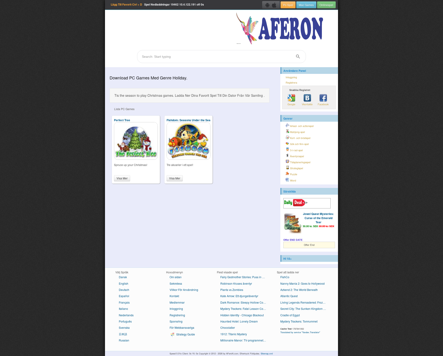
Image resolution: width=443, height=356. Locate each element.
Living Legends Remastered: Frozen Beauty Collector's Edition (305, 302)
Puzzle (293, 174)
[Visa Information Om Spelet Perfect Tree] (136, 158)
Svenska (124, 327)
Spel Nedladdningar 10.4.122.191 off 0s (157, 4)
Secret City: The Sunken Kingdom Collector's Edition (305, 309)
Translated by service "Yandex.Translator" (300, 332)
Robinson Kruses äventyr (236, 283)
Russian (124, 340)
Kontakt (174, 296)
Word (292, 180)
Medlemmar (177, 302)
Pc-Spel (288, 5)
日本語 (123, 334)
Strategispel (296, 168)
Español (124, 296)
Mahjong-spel (297, 132)
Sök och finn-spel (299, 144)
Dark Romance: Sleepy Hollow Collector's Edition (245, 302)
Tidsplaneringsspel (299, 162)
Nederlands (126, 315)
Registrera (291, 82)
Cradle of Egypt (290, 315)
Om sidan (176, 277)
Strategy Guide (185, 334)
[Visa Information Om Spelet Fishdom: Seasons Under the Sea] (188, 158)
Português (125, 321)
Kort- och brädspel (299, 138)
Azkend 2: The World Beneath (299, 290)
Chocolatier (227, 327)
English (123, 283)
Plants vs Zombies (231, 290)
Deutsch (124, 290)
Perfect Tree (122, 120)
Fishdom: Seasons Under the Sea (188, 120)
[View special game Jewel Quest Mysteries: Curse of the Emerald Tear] (292, 224)
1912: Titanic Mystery (233, 334)
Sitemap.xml (267, 353)
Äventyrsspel (296, 156)
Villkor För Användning (184, 290)
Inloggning (291, 77)
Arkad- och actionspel (301, 126)
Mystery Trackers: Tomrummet (298, 321)
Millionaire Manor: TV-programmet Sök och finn (245, 340)
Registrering (177, 315)
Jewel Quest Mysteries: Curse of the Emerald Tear (318, 218)
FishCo (284, 277)
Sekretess (176, 283)
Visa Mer (122, 178)
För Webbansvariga (182, 327)
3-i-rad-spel (296, 150)
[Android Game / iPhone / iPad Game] (271, 5)
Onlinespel (326, 5)
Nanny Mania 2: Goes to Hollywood (302, 283)
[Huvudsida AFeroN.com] (280, 29)
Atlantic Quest (289, 296)
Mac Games (306, 5)
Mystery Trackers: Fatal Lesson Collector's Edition (245, 309)
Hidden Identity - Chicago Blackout (242, 315)
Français (124, 302)
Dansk (123, 277)
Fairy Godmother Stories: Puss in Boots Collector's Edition (245, 277)
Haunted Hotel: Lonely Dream (239, 321)
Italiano (123, 309)
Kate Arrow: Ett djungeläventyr (239, 296)
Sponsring (176, 321)
